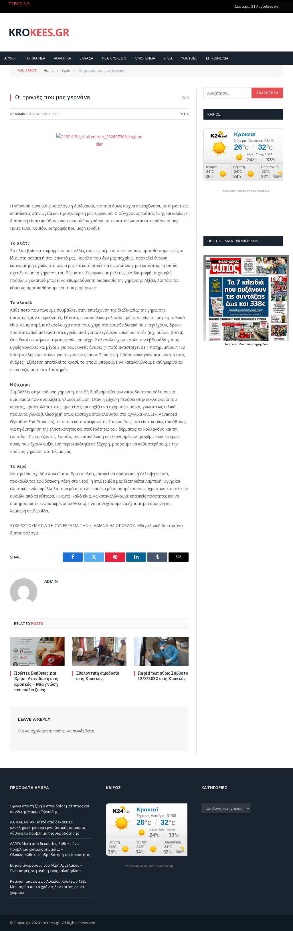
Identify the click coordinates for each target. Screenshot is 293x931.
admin (20, 114)
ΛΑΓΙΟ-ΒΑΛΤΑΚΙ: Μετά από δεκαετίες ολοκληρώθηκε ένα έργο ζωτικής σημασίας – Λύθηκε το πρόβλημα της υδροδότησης (49, 827)
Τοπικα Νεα (35, 58)
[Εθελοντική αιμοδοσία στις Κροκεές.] (99, 651)
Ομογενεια (145, 58)
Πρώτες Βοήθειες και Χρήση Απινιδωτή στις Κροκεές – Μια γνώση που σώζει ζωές (36, 681)
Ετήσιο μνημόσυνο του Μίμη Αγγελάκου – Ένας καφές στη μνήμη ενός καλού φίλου (46, 868)
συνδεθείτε (83, 731)
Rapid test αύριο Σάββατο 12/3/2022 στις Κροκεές (163, 675)
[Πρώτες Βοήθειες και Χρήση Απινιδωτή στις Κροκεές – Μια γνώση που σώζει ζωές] (37, 651)
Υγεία (184, 114)
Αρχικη (10, 58)
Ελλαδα (86, 58)
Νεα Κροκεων (114, 58)
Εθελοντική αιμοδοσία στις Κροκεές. (97, 675)
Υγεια (168, 58)
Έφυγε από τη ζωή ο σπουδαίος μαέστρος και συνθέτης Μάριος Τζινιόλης (49, 808)
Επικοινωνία (217, 58)
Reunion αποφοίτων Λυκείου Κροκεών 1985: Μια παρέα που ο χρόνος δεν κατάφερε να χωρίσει (48, 887)
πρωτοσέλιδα (237, 344)
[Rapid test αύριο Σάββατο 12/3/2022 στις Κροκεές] (161, 651)
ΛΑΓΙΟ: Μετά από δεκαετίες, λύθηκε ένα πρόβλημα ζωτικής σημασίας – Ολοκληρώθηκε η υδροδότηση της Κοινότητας (66, 9)
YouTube (189, 58)
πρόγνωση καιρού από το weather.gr (246, 190)
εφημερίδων (260, 344)
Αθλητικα (62, 58)
